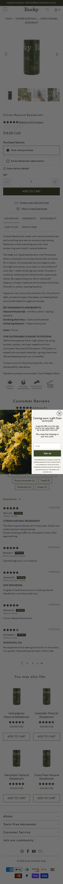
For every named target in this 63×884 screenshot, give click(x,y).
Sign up (47, 453)
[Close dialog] (59, 413)
